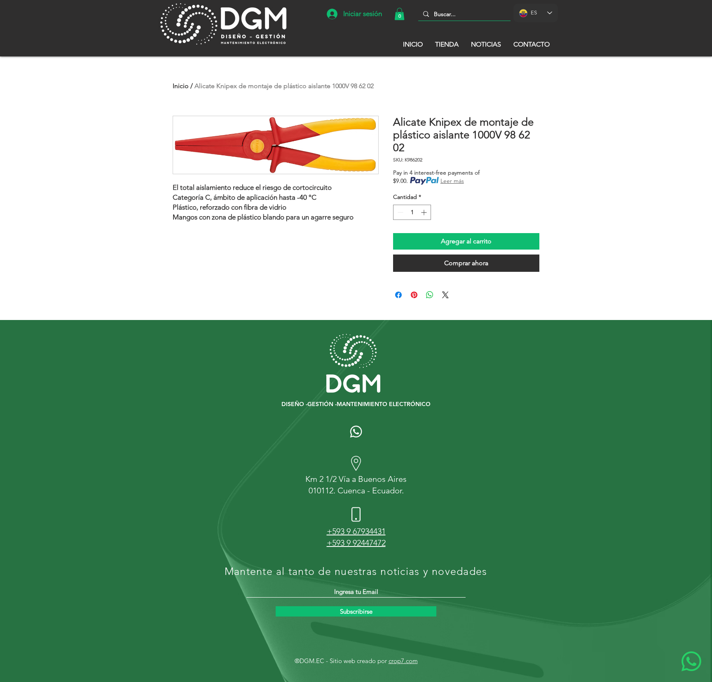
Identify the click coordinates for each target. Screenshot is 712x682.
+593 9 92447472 (356, 543)
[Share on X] (445, 295)
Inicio (181, 86)
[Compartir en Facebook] (398, 295)
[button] (399, 14)
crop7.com (403, 661)
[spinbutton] (412, 212)
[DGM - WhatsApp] (356, 431)
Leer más (452, 181)
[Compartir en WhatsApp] (430, 295)
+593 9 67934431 (356, 531)
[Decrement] (399, 212)
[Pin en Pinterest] (414, 295)
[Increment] (424, 212)
